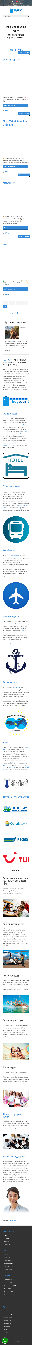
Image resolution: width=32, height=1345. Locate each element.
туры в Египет (11, 445)
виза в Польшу (7, 765)
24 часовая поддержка (14, 1156)
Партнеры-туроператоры (16, 796)
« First (5, 303)
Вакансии (6, 1241)
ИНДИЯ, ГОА (9, 182)
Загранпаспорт (10, 682)
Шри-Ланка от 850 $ (9, 1301)
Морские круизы (11, 616)
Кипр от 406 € (7, 1298)
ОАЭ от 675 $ (7, 1289)
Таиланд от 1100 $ (9, 1295)
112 (18, 303)
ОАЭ (5, 243)
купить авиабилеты (13, 555)
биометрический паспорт (10, 689)
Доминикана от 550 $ (10, 1286)
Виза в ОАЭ (7, 1326)
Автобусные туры (11, 486)
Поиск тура (7, 1257)
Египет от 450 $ (8, 1283)
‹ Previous (12, 303)
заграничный (16, 687)
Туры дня (6, 1254)
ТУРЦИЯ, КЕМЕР (11, 60)
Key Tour (7, 359)
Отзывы (16, 312)
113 (22, 303)
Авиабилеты (9, 550)
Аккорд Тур (19, 509)
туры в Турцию (20, 433)
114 (26, 303)
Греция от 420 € (8, 1292)
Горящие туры (16, 49)
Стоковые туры (8, 1269)
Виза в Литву (7, 1320)
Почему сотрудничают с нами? (15, 1115)
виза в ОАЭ (23, 765)
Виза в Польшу (8, 1317)
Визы (5, 742)
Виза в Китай (7, 1323)
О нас (5, 1235)
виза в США (12, 767)
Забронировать (9, 105)
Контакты (7, 1244)
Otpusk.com (13, 1220)
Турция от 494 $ (8, 1279)
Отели (6, 1332)
